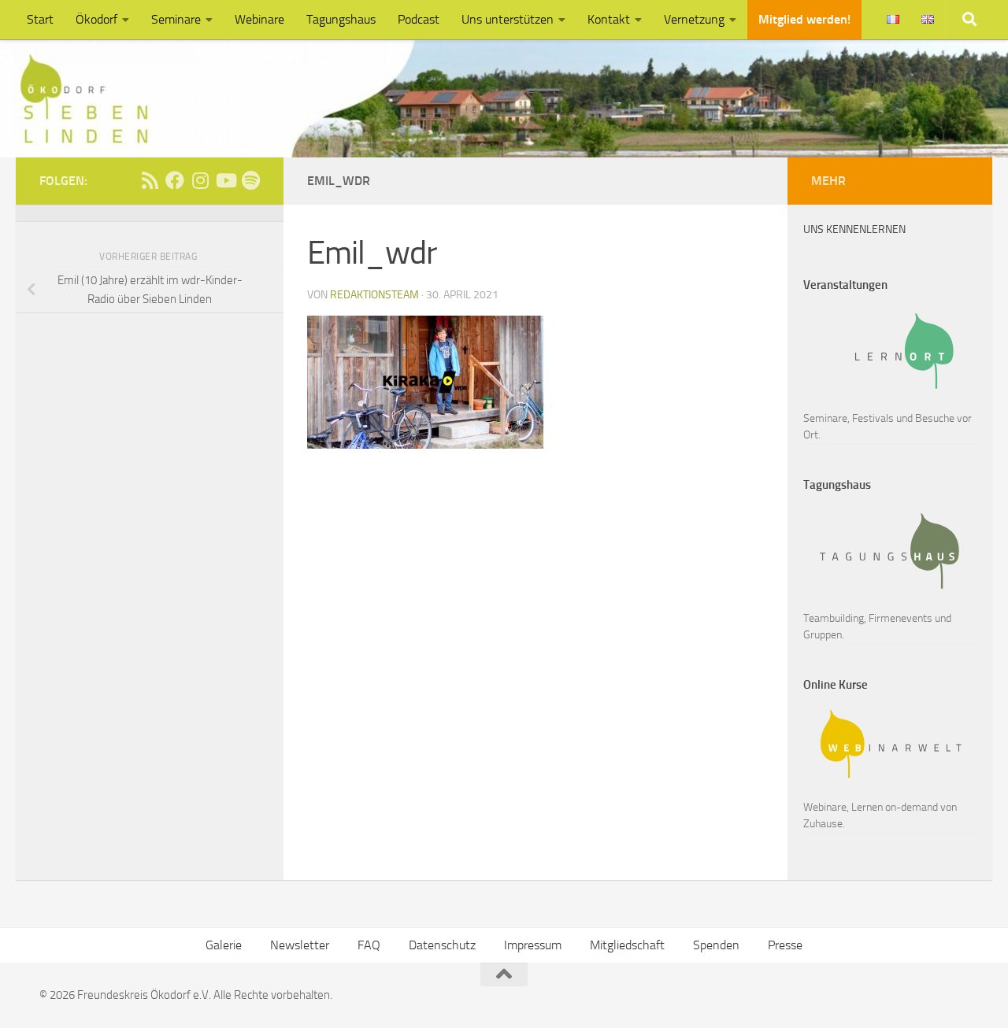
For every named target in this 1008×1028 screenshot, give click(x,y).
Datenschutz (442, 944)
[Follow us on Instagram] (200, 180)
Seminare (176, 19)
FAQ (369, 944)
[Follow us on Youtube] (225, 180)
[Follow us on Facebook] (174, 180)
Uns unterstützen (507, 19)
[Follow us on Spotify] (250, 180)
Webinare (259, 19)
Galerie (224, 944)
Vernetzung (694, 19)
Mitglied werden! (804, 19)
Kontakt (608, 19)
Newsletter (299, 944)
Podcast (418, 19)
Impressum (532, 944)
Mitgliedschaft (627, 944)
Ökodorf (96, 19)
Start (40, 19)
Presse (785, 944)
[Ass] (149, 180)
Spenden (716, 944)
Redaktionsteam (374, 294)
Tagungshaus (341, 19)
